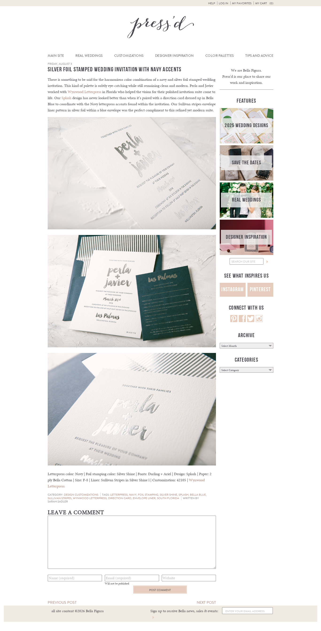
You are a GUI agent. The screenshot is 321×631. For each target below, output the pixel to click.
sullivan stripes (59, 498)
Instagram (232, 289)
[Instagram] (259, 321)
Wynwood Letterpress (84, 91)
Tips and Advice (259, 55)
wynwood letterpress (90, 498)
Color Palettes (219, 55)
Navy (133, 495)
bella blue (198, 495)
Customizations (129, 55)
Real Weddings (89, 55)
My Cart (264, 3)
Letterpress (119, 495)
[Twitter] (250, 321)
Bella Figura (252, 70)
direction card (119, 498)
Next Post (206, 602)
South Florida (168, 498)
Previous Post (62, 602)
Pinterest (260, 289)
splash (183, 495)
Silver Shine (168, 495)
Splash (66, 98)
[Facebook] (242, 321)
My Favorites (241, 3)
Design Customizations (81, 495)
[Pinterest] (234, 321)
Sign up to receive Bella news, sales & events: (184, 611)
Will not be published (117, 583)
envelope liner (144, 498)
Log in (223, 3)
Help (211, 3)
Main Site (56, 55)
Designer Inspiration (174, 55)
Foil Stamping (148, 495)
